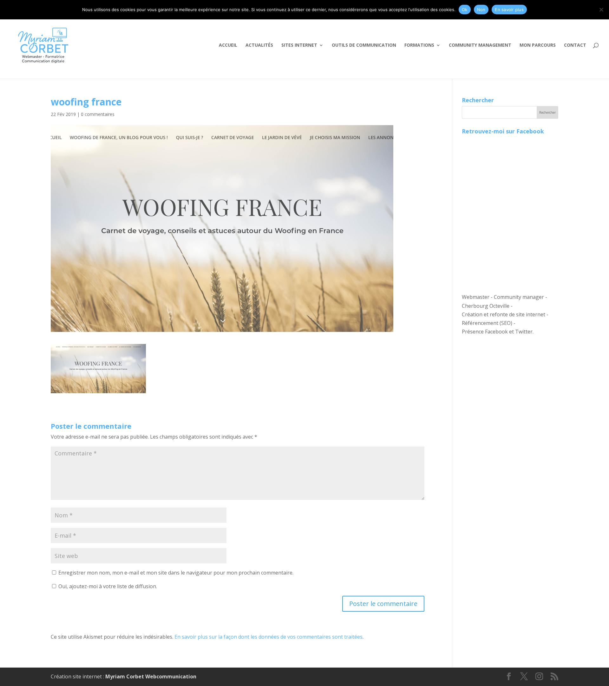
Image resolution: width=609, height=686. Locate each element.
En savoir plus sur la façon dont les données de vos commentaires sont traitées (268, 636)
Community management (480, 45)
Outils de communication (364, 45)
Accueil (228, 45)
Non (481, 9)
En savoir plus (509, 9)
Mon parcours (538, 45)
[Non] (601, 9)
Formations (419, 45)
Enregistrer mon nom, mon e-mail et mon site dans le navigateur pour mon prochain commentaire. (175, 572)
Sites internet (299, 45)
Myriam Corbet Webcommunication (150, 676)
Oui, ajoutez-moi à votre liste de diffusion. (107, 586)
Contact (575, 45)
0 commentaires (98, 114)
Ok (465, 9)
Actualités (259, 45)
